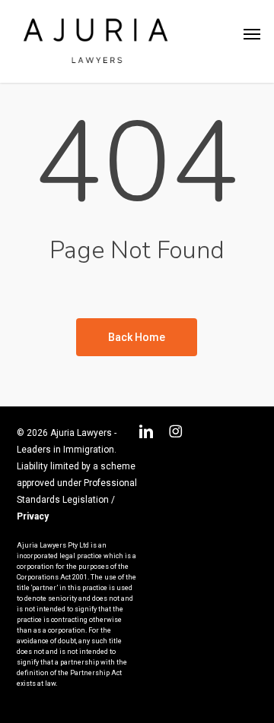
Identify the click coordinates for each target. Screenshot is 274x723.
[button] (252, 34)
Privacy (33, 516)
